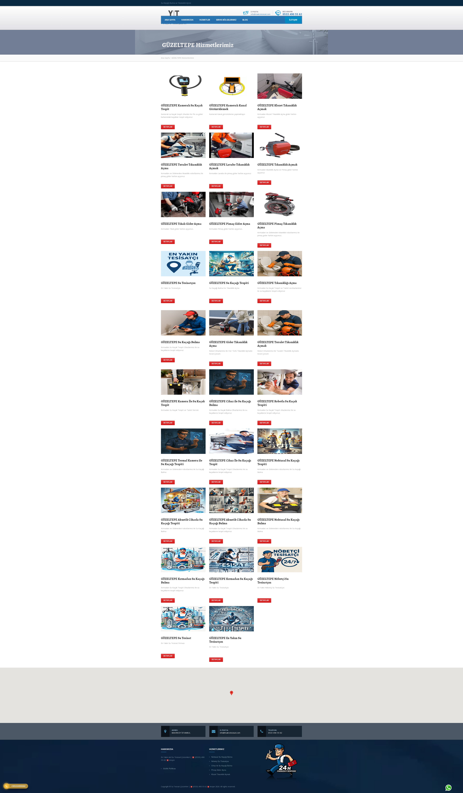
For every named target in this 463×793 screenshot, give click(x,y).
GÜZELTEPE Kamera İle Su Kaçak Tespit (183, 403)
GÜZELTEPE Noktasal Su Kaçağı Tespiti (278, 462)
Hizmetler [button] (204, 19)
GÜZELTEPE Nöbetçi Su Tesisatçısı (273, 581)
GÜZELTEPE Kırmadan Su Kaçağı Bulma (182, 581)
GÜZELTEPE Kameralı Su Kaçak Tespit (182, 107)
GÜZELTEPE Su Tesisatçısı (178, 283)
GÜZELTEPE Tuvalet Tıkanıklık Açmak (277, 344)
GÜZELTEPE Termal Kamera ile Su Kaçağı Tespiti (181, 462)
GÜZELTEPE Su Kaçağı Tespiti (229, 283)
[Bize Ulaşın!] (448, 787)
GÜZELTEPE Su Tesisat (176, 638)
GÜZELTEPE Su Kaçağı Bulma (180, 342)
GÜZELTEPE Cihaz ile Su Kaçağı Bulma (230, 403)
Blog (245, 19)
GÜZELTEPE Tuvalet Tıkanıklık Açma (181, 166)
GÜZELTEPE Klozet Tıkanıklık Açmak (277, 107)
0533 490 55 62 (292, 14)
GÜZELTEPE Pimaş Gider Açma (229, 224)
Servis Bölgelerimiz (226, 19)
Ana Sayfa (170, 19)
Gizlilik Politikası (169, 768)
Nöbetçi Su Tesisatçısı (220, 761)
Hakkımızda (187, 19)
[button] (231, 693)
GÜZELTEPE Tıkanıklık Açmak (277, 165)
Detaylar (167, 127)
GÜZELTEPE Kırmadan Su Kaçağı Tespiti (231, 581)
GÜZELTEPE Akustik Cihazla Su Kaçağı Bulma (230, 521)
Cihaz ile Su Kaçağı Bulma (221, 765)
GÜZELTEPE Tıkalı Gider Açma (181, 224)
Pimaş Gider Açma (218, 770)
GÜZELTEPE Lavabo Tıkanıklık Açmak (229, 166)
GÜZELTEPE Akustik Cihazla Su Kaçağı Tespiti (182, 521)
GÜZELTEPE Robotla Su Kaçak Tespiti (277, 403)
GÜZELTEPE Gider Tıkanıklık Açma (228, 344)
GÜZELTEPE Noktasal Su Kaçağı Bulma (278, 521)
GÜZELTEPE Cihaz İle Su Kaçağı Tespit (230, 462)
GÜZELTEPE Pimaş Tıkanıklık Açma (277, 225)
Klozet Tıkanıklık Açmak (220, 774)
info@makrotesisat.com (260, 14)
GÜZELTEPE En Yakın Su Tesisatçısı (225, 640)
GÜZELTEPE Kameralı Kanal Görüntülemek (228, 107)
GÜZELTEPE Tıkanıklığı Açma (277, 283)
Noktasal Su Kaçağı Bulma (221, 757)
